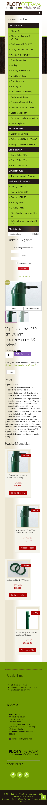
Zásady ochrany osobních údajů (24, 687)
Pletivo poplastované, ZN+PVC (20, 37)
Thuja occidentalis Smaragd (23, 176)
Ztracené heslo (24, 276)
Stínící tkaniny (15, 149)
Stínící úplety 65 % (19, 160)
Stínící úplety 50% (19, 155)
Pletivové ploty (15, 25)
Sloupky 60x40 (17, 207)
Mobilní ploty (15, 229)
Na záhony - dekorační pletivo (24, 118)
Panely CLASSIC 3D (19, 192)
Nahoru (23, 801)
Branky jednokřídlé (19, 134)
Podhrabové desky (19, 97)
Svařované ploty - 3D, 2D (20, 181)
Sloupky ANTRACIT (19, 76)
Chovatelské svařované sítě (23, 107)
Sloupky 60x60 (17, 202)
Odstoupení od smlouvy (20, 690)
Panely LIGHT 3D (18, 186)
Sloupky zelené (17, 81)
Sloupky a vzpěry (18, 60)
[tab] (11, 372)
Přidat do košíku (22, 354)
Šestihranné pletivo (20, 112)
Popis (10, 372)
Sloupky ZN (16, 86)
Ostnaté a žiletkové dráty (22, 102)
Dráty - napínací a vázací (22, 49)
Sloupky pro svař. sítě (20, 70)
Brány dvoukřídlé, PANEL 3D (23, 144)
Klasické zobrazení (39, 799)
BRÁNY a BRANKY (17, 128)
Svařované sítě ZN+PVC (21, 44)
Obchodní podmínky (19, 685)
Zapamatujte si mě (24, 263)
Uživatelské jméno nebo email (23, 248)
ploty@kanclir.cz (25, 739)
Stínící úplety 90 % (19, 165)
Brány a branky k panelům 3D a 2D (24, 222)
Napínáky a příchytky (20, 54)
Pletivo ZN (15, 31)
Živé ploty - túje (16, 170)
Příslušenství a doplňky (21, 91)
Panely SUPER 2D (19, 197)
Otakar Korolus (24, 799)
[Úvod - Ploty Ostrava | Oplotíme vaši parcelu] (23, 5)
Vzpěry (14, 65)
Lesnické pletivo (18, 123)
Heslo (23, 255)
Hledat (36, 234)
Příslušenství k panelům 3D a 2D (24, 214)
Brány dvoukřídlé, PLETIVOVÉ (24, 139)
